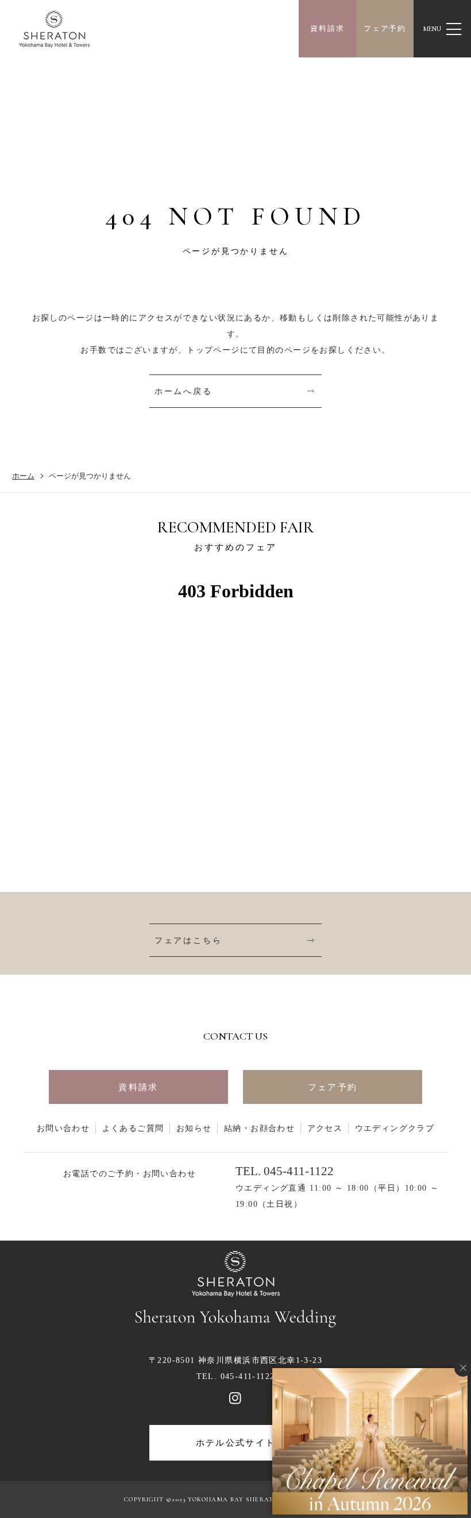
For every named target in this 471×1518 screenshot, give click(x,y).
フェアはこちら (188, 940)
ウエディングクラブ (395, 1128)
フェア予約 (385, 28)
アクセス (325, 1128)
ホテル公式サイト (235, 1442)
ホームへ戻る (184, 391)
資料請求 (327, 28)
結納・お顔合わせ (259, 1128)
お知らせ (194, 1128)
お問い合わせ (63, 1128)
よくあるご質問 (133, 1128)
